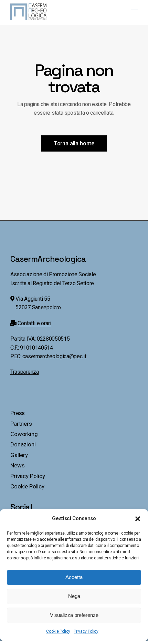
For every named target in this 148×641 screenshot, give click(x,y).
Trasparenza (24, 372)
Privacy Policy (86, 631)
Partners (21, 423)
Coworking (24, 434)
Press (17, 413)
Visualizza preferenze (74, 615)
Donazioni (22, 444)
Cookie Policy (58, 631)
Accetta (74, 577)
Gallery (19, 455)
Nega (74, 596)
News (17, 465)
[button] (137, 518)
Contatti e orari (34, 323)
